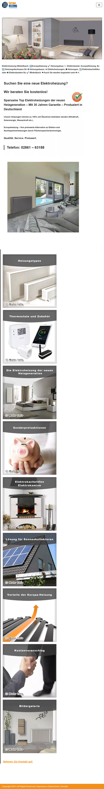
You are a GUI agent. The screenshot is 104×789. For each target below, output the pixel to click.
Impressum (42, 786)
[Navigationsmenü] (99, 5)
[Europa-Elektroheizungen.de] (9, 5)
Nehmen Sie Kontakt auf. (18, 761)
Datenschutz (53, 786)
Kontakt (64, 786)
